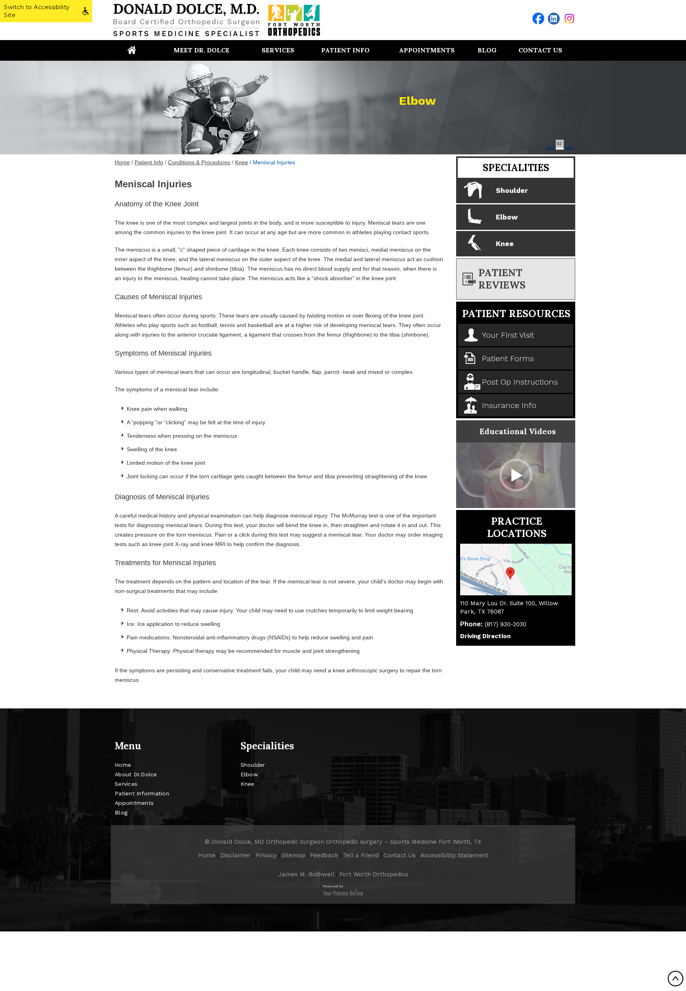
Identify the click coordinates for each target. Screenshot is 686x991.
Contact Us (540, 50)
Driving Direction (485, 636)
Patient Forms (508, 358)
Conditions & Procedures (199, 162)
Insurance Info (509, 405)
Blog (487, 50)
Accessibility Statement (454, 855)
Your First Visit (508, 335)
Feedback (324, 855)
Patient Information (142, 793)
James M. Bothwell (306, 874)
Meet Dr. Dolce (201, 50)
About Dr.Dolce (136, 774)
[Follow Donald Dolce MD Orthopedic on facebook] (538, 18)
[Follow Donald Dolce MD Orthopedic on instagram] (569, 18)
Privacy (266, 855)
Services (278, 50)
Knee (241, 162)
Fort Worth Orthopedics (373, 874)
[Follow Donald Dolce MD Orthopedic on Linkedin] (554, 19)
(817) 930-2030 (505, 624)
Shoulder (512, 190)
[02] (560, 149)
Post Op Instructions (520, 382)
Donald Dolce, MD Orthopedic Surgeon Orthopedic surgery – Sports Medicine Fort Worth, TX (346, 841)
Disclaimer (235, 855)
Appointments (427, 50)
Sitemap (293, 855)
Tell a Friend (361, 855)
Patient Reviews (502, 278)
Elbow (417, 101)
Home (131, 50)
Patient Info (345, 50)
